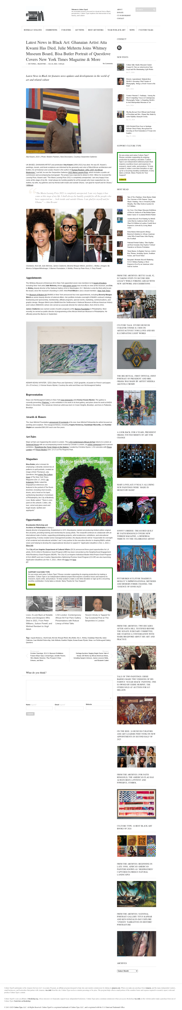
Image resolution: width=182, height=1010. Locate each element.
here (67, 560)
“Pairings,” (46, 402)
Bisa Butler (72, 638)
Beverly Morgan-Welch (60, 638)
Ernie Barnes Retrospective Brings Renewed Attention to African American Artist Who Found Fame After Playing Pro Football (141, 235)
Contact (120, 18)
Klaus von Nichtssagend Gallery (99, 640)
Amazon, (148, 988)
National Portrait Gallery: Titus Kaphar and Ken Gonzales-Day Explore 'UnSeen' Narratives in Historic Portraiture (141, 244)
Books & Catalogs (33, 30)
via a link (48, 990)
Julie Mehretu (56, 640)
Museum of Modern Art (38, 295)
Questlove (29, 642)
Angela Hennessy (36, 638)
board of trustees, (100, 283)
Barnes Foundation (82, 309)
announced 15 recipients (59, 422)
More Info (29, 546)
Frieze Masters (41, 450)
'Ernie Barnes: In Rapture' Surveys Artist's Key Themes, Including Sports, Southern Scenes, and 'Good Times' (141, 253)
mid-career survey (70, 286)
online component (95, 445)
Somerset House (32, 445)
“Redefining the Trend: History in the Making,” (51, 447)
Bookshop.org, (33, 998)
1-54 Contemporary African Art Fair (82, 442)
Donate (120, 12)
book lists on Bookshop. (22, 1001)
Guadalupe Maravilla (95, 638)
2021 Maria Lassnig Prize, (78, 172)
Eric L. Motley (82, 638)
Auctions (79, 30)
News (132, 30)
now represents (67, 400)
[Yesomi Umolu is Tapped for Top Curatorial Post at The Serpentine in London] (98, 603)
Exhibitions (51, 30)
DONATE (31, 585)
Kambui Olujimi (66, 640)
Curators (66, 30)
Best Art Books (95, 30)
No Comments (108, 63)
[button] (69, 120)
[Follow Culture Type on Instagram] (119, 49)
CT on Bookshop (124, 15)
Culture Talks (146, 30)
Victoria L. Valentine (37, 64)
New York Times (104, 291)
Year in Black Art (116, 30)
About (119, 9)
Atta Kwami (47, 638)
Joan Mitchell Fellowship (41, 640)
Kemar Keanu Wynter (80, 640)
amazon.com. (116, 988)
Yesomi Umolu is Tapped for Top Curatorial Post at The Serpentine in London (97, 618)
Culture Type (18, 1007)
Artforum (30, 185)
